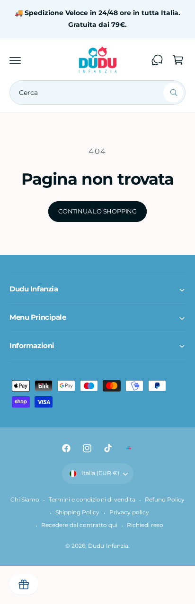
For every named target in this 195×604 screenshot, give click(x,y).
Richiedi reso (145, 525)
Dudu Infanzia (108, 546)
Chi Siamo (24, 499)
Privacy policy (129, 512)
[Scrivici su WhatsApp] (157, 60)
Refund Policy (165, 499)
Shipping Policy (77, 512)
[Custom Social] (128, 448)
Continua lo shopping (97, 211)
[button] (15, 60)
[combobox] (97, 92)
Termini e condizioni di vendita (92, 499)
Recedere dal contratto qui (79, 525)
